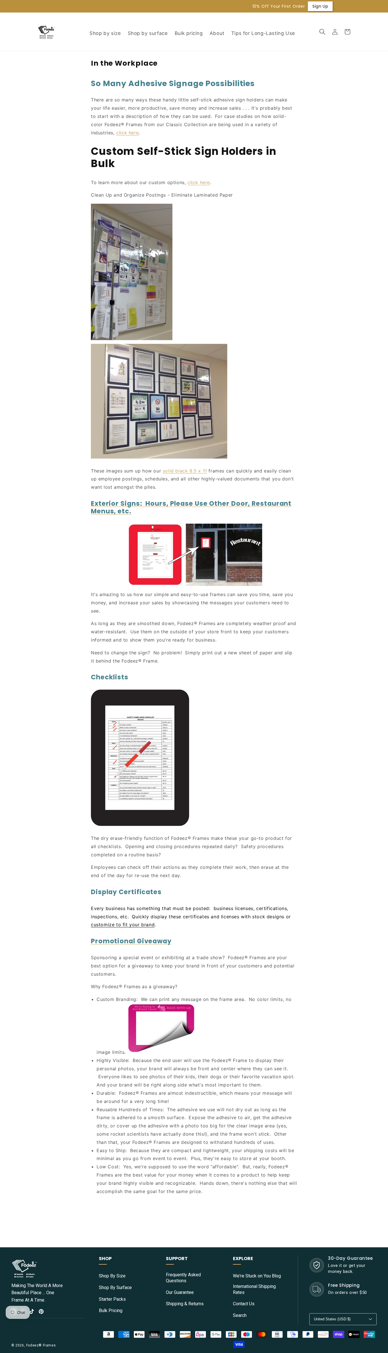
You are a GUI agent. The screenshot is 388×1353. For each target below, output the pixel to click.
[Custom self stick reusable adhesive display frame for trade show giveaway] (161, 1052)
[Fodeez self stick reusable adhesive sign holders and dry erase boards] (131, 339)
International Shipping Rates (254, 1289)
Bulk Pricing (110, 1310)
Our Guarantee (180, 1292)
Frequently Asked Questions (183, 1277)
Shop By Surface (115, 1287)
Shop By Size (112, 1276)
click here (127, 133)
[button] (322, 32)
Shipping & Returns (185, 1303)
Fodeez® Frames (41, 1345)
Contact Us (244, 1303)
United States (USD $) (332, 1319)
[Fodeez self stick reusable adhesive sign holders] (159, 458)
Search (240, 1315)
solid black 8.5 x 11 (185, 471)
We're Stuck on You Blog (257, 1276)
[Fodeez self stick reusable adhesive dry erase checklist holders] (140, 825)
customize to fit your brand (123, 924)
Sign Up (248, 6)
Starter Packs (112, 1299)
